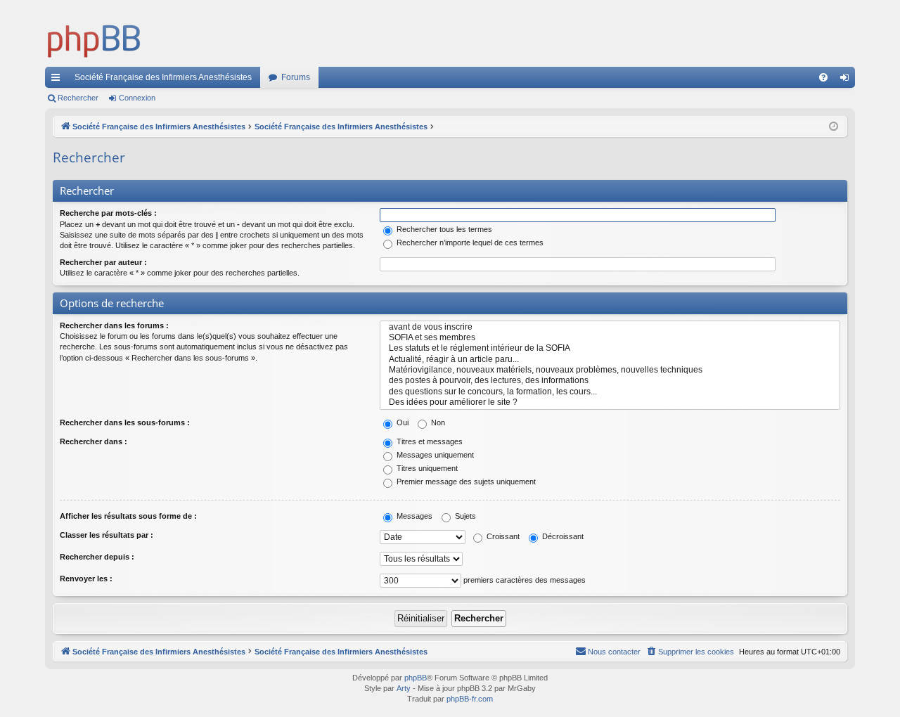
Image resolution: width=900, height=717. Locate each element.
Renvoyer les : (86, 578)
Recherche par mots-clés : (108, 213)
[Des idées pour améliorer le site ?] (610, 402)
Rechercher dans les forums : (114, 325)
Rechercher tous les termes (443, 229)
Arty (404, 688)
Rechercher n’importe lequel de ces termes (469, 242)
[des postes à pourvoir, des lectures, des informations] (610, 380)
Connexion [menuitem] (847, 80)
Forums (295, 77)
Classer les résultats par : (106, 535)
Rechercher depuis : (97, 557)
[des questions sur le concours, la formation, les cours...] (610, 392)
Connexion (137, 97)
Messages (413, 516)
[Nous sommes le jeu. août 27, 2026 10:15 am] (833, 127)
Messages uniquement (434, 455)
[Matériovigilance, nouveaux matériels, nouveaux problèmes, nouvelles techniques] (610, 370)
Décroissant (562, 536)
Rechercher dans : (93, 441)
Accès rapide (58, 80)
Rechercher (78, 97)
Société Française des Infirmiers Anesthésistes (163, 77)
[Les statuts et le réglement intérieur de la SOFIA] (610, 348)
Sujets (464, 516)
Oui (401, 422)
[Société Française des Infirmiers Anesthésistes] (94, 39)
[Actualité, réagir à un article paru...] (610, 359)
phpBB (415, 677)
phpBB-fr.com (469, 699)
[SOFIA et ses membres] (610, 337)
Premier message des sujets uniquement (465, 481)
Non (437, 422)
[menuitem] (823, 77)
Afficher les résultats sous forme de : (128, 516)
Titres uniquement (426, 468)
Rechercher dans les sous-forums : (125, 422)
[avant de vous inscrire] (610, 327)
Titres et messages (428, 441)
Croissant (502, 536)
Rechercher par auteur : (103, 262)
